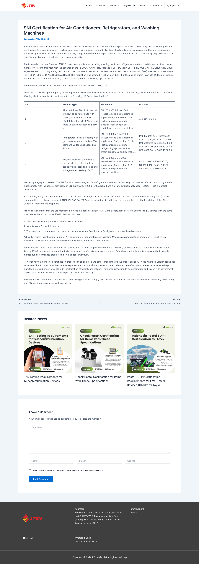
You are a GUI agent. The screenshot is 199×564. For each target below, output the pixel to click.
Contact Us (156, 5)
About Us (101, 5)
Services (114, 5)
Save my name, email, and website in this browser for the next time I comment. (68, 470)
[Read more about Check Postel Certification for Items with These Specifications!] (99, 348)
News (143, 5)
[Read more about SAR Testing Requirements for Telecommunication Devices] (48, 348)
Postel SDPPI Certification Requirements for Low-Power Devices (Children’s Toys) (146, 381)
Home (89, 5)
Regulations (129, 5)
